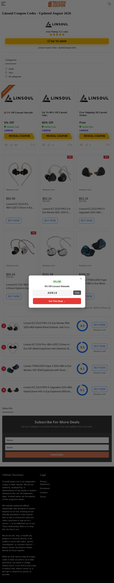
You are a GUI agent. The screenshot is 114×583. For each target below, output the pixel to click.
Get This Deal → (57, 301)
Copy (77, 293)
